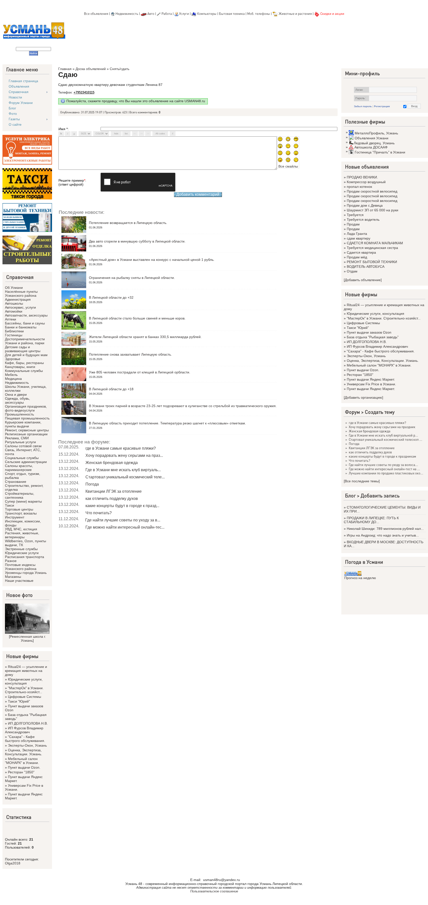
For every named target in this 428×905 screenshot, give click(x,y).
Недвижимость (126, 13)
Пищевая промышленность (27, 418)
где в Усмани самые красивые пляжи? (120, 448)
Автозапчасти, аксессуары (26, 315)
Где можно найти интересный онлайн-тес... (124, 527)
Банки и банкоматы (20, 327)
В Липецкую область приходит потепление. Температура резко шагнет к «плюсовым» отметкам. (167, 423)
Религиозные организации (26, 434)
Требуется (355, 215)
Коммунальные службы (24, 371)
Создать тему (380, 412)
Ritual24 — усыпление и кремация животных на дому (26, 671)
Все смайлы (288, 166)
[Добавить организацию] (363, 397)
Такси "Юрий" (19, 701)
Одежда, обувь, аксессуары (17, 400)
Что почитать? (98, 513)
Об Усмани (14, 288)
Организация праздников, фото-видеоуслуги (26, 408)
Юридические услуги (22, 553)
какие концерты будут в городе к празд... (122, 506)
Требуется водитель (363, 219)
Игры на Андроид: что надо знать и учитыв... (383, 535)
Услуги (184, 13)
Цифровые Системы (24, 697)
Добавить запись (380, 495)
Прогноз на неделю (360, 578)
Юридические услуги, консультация (24, 681)
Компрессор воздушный (366, 182)
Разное (11, 561)
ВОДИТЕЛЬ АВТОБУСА (365, 267)
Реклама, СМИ (17, 438)
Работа (166, 13)
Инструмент (14, 517)
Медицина (13, 379)
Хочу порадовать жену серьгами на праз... (124, 455)
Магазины (13, 577)
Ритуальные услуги (20, 442)
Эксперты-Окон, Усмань (27, 745)
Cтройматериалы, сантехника (19, 495)
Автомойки (13, 311)
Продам (353, 224)
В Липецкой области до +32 (111, 297)
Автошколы (14, 303)
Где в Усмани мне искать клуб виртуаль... (123, 470)
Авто (150, 13)
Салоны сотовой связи (23, 446)
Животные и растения (295, 13)
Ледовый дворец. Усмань (374, 143)
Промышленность (19, 414)
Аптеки (10, 319)
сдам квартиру (358, 238)
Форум (352, 412)
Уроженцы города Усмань (26, 573)
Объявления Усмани (371, 138)
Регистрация (382, 106)
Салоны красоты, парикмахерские (19, 468)
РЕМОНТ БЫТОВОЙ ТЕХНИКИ (372, 262)
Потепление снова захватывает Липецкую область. (130, 354)
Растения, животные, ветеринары (22, 535)
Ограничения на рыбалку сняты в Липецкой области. (132, 278)
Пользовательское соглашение (214, 891)
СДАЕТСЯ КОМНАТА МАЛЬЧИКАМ (375, 243)
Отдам (352, 271)
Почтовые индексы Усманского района (20, 567)
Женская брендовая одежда (111, 463)
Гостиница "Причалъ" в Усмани (380, 152)
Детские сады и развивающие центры (22, 349)
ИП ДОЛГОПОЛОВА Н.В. (28, 723)
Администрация (18, 299)
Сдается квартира (361, 252)
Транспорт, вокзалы (21, 513)
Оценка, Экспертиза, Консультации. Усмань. (23, 752)
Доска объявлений (91, 69)
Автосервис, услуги (20, 307)
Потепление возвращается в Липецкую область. (128, 223)
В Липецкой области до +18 (111, 389)
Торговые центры (19, 509)
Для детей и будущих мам (26, 355)
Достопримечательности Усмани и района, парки (25, 341)
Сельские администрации (26, 462)
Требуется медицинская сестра (372, 248)
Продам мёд (357, 257)
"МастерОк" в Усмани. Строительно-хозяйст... (24, 690)
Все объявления (96, 13)
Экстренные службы (21, 549)
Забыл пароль (363, 106)
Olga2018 (12, 863)
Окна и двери (16, 394)
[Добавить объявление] (363, 280)
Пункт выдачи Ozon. (24, 767)
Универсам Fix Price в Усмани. (371, 384)
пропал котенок (359, 187)
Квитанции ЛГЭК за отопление (113, 491)
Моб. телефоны (258, 13)
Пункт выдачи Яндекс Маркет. (371, 379)
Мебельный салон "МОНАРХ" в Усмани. (22, 761)
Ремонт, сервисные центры (27, 430)
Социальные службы (22, 458)
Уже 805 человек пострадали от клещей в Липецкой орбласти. (139, 372)
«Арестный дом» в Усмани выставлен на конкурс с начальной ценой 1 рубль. (151, 260)
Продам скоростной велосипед (372, 191)
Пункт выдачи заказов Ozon (369, 332)
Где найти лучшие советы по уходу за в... (122, 520)
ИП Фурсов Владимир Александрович (24, 730)
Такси (9, 505)
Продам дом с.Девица (365, 205)
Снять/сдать (119, 69)
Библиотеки (14, 331)
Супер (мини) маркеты (23, 501)
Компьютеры (206, 13)
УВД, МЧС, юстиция (21, 529)
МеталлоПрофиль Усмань (376, 133)
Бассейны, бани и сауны (25, 323)
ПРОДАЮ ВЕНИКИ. (362, 177)
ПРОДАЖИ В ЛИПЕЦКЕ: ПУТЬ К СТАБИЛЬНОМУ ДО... (371, 520)
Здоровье (12, 359)
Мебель (11, 375)
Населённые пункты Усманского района (21, 293)
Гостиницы (13, 335)
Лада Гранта (357, 234)
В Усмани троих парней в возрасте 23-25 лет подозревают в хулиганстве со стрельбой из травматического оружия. (183, 406)
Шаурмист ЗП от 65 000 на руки (372, 210)
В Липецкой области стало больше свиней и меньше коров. (137, 318)
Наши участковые (19, 581)
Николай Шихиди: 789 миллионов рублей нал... (385, 529)
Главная (65, 69)
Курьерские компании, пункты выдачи (23, 424)
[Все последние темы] (362, 481)
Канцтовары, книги (20, 367)
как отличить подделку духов (111, 498)
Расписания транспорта (24, 557)
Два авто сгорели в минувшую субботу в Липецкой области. (137, 241)
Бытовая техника (232, 13)
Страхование (15, 482)
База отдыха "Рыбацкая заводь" (373, 337)
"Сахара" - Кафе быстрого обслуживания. (25, 739)
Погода (92, 484)
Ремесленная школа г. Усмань (28, 638)
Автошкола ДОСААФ (371, 147)
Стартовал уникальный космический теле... (125, 477)
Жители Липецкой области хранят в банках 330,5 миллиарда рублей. (145, 337)
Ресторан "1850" (21, 772)
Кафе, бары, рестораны (24, 363)
